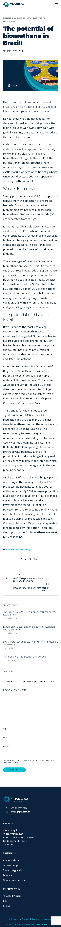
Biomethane (9, 18)
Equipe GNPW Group (14, 50)
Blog (5, 901)
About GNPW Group (12, 896)
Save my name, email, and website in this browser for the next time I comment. (28, 761)
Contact (6, 905)
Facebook (48, 919)
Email (6, 737)
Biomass (10, 875)
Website (6, 746)
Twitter (25, 919)
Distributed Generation (16, 880)
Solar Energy (12, 865)
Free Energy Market (14, 870)
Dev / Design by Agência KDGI (43, 924)
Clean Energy (23, 18)
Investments (38, 18)
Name (6, 729)
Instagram (36, 919)
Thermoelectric (13, 860)
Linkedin (14, 919)
